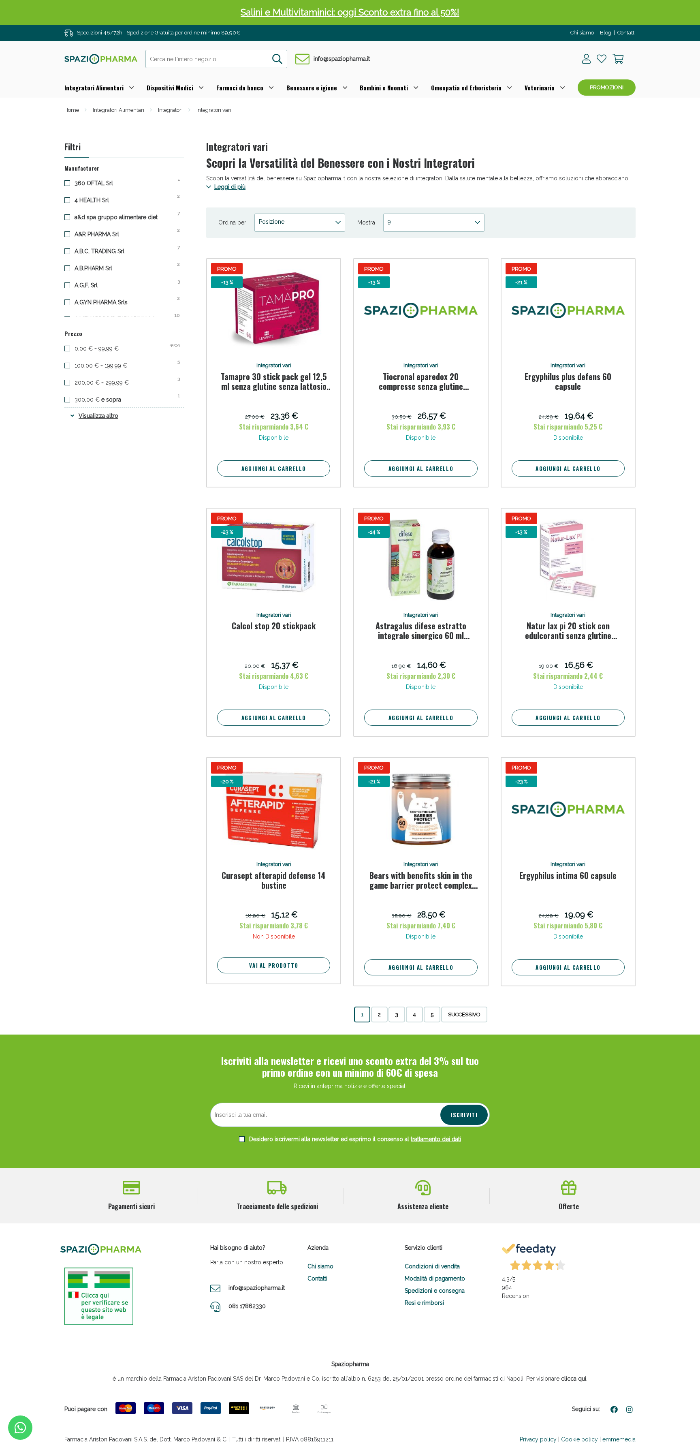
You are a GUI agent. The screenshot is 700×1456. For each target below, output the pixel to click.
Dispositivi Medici (170, 87)
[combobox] (216, 59)
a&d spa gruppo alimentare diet (122, 216)
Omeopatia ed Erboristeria (466, 87)
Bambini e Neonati (384, 87)
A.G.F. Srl (92, 285)
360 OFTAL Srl (100, 182)
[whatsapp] (20, 1427)
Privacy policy (538, 1439)
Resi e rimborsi (424, 1303)
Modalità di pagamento (435, 1278)
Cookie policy (579, 1439)
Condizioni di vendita (432, 1266)
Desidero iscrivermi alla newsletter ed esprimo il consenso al (354, 1139)
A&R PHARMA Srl (103, 233)
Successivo (464, 1014)
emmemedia (619, 1439)
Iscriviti (464, 1115)
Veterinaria (540, 87)
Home (71, 110)
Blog (605, 33)
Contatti (626, 33)
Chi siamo (582, 33)
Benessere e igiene (311, 87)
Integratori (170, 110)
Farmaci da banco (239, 87)
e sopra (105, 399)
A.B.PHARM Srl (99, 268)
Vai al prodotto (274, 965)
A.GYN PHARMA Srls (107, 302)
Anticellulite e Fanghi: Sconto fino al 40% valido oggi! (350, 12)
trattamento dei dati (436, 1139)
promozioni (606, 87)
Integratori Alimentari (94, 87)
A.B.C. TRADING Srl (106, 250)
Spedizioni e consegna (435, 1290)
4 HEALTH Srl (98, 199)
